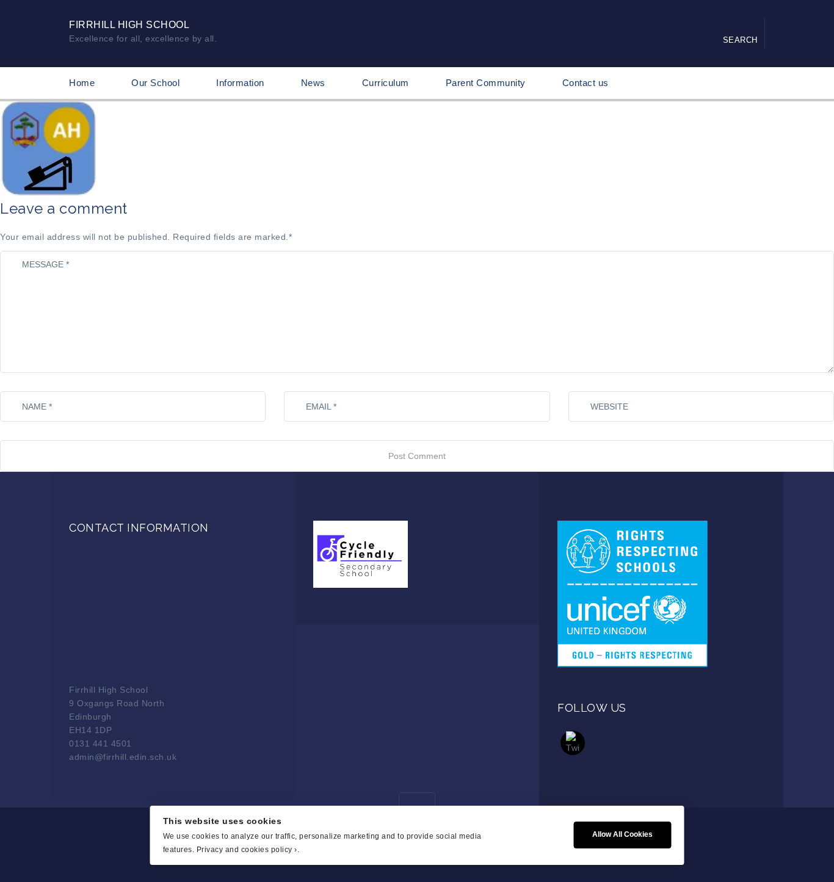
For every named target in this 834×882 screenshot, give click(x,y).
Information (240, 83)
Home (82, 83)
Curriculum (385, 83)
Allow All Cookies (622, 834)
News (313, 83)
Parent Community (486, 83)
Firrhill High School (129, 25)
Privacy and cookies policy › (247, 849)
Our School (155, 83)
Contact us (585, 83)
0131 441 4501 (100, 743)
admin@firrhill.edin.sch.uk (122, 757)
